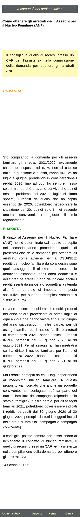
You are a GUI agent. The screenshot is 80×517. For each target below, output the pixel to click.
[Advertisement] (40, 124)
